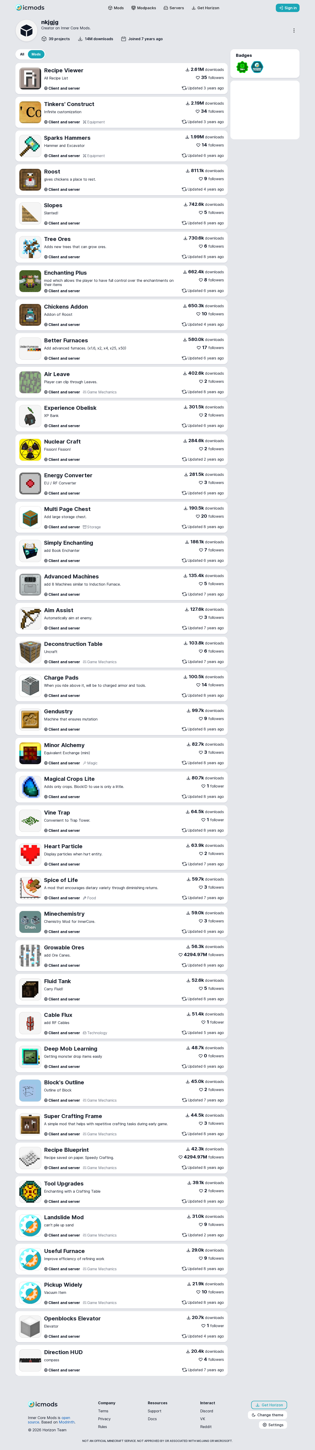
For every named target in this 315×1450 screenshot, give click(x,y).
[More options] (294, 30)
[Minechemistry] (30, 922)
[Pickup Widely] (30, 1293)
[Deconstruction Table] (30, 652)
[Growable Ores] (30, 955)
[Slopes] (30, 213)
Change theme (270, 1415)
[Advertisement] (265, 109)
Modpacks (146, 8)
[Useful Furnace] (30, 1259)
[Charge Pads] (30, 686)
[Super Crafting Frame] (30, 1124)
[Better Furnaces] (30, 348)
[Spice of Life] (30, 888)
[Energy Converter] (30, 483)
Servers (176, 8)
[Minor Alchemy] (30, 753)
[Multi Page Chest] (30, 517)
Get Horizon (272, 1405)
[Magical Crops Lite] (30, 787)
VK (202, 1419)
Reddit (206, 1427)
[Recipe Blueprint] (30, 1158)
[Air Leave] (30, 382)
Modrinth (66, 1422)
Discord (206, 1411)
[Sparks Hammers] (30, 146)
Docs (152, 1419)
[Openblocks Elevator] (30, 1326)
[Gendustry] (30, 719)
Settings (275, 1425)
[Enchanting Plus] (30, 281)
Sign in (291, 8)
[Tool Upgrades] (30, 1192)
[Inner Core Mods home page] (33, 9)
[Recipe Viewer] (30, 78)
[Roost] (30, 180)
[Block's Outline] (30, 1090)
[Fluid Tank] (30, 989)
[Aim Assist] (30, 618)
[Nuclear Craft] (30, 450)
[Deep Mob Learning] (30, 1057)
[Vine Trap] (30, 821)
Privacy (104, 1419)
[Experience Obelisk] (30, 416)
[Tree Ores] (30, 247)
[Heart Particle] (30, 854)
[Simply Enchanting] (30, 551)
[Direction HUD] (30, 1360)
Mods (119, 8)
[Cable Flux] (30, 1023)
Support (154, 1411)
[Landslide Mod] (30, 1225)
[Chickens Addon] (30, 315)
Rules (102, 1427)
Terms (103, 1411)
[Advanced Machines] (30, 584)
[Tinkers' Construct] (30, 112)
